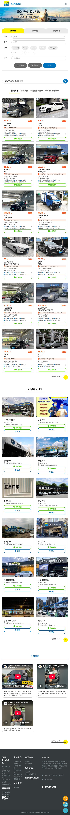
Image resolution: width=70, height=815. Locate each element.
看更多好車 (56, 376)
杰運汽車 (7, 542)
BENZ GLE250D (8, 217)
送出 (49, 65)
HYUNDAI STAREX (8, 309)
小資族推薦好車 (36, 91)
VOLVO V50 (41, 355)
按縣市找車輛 (17, 58)
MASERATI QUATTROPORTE (11, 263)
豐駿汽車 (41, 501)
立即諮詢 (19, 139)
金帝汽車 (7, 461)
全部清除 (20, 65)
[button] (31, 19)
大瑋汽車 (41, 420)
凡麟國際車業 (9, 580)
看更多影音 (56, 741)
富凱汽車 (11, 130)
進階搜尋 (35, 65)
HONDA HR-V (7, 171)
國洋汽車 (41, 621)
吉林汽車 (41, 542)
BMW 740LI (40, 263)
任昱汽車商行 (9, 420)
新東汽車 (41, 461)
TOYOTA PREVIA (7, 124)
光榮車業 (45, 361)
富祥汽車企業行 (13, 176)
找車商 (35, 31)
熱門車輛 (15, 91)
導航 (18, 431)
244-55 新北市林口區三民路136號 (54, 775)
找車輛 (13, 31)
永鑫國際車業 (43, 580)
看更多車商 (56, 639)
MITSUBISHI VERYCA (43, 217)
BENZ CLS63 (40, 124)
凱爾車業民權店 (10, 621)
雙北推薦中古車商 (35, 389)
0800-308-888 (49, 779)
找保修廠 (57, 31)
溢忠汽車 (45, 176)
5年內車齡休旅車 (52, 91)
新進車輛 (24, 91)
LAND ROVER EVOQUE (44, 171)
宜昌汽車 (7, 501)
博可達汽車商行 (47, 130)
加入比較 (30, 120)
